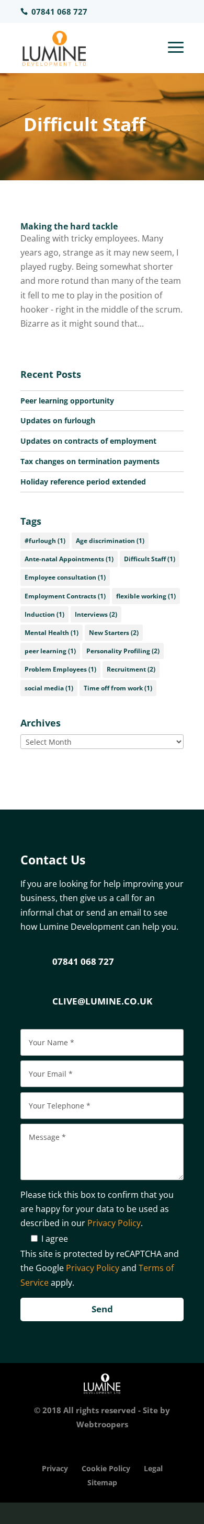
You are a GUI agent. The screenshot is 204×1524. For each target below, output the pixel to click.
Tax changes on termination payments (90, 461)
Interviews (96, 614)
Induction (44, 614)
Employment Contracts (65, 596)
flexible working (146, 596)
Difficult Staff (149, 559)
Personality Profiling (123, 650)
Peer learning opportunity (67, 401)
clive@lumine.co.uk (102, 1001)
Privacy (55, 1468)
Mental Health (51, 632)
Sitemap (102, 1482)
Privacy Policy (114, 1223)
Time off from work (118, 688)
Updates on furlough (57, 420)
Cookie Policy (106, 1468)
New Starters (114, 632)
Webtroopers (102, 1424)
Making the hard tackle (69, 226)
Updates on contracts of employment (88, 441)
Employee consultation (65, 577)
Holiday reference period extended (83, 482)
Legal (153, 1468)
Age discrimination (110, 540)
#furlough (45, 540)
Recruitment (131, 669)
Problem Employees (60, 669)
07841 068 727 (83, 961)
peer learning (50, 650)
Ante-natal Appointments (69, 559)
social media (49, 688)
